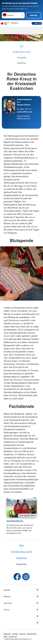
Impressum (13, 636)
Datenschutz (31, 633)
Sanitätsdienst (14, 521)
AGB (5, 636)
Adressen (7, 633)
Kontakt (15, 633)
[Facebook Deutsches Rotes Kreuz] (17, 576)
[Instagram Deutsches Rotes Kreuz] (26, 576)
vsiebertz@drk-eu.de (24, 111)
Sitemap (22, 633)
